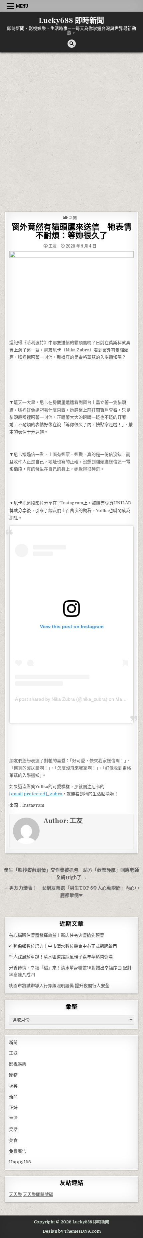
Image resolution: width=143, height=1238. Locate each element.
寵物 (13, 1074)
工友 (53, 246)
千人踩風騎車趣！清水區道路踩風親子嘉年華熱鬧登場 (61, 956)
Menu (22, 6)
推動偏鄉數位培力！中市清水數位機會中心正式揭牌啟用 (63, 946)
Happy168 (20, 1161)
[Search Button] (72, 43)
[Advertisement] (71, 127)
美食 (13, 1140)
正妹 (13, 1053)
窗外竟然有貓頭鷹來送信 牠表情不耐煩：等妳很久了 (71, 231)
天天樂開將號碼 (38, 1194)
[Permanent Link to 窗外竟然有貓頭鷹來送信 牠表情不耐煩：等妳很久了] (71, 293)
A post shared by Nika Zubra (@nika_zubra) (61, 699)
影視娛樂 (17, 1063)
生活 (13, 1118)
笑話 (13, 1129)
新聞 (73, 217)
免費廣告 (17, 1151)
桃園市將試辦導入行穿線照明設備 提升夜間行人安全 (59, 985)
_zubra (35, 793)
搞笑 (13, 1085)
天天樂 (15, 1194)
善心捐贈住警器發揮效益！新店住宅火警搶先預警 (56, 935)
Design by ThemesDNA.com (72, 1231)
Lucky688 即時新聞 (71, 20)
